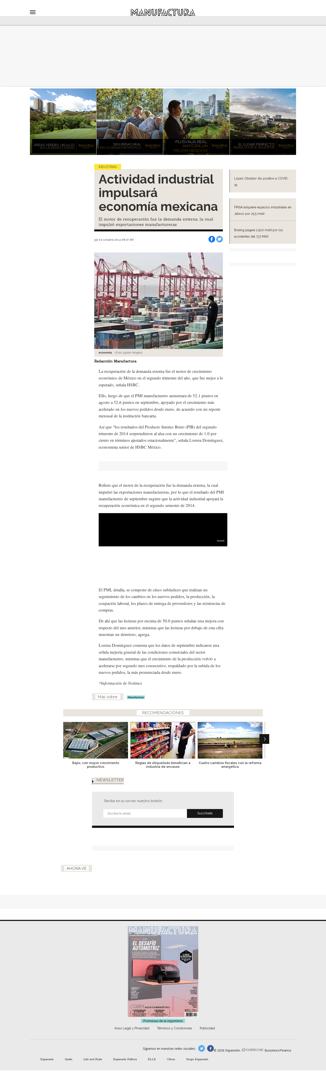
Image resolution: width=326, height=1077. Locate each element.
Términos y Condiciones (174, 1028)
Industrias (108, 167)
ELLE (152, 1059)
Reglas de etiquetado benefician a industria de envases (162, 764)
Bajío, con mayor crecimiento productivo (95, 764)
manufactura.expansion (210, 1048)
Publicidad (207, 1028)
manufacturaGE (201, 1048)
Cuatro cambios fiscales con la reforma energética (230, 764)
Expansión (47, 1059)
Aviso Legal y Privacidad (131, 1028)
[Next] (264, 739)
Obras (171, 1059)
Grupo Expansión (197, 1059)
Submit (205, 813)
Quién (68, 1059)
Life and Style (92, 1059)
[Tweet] (219, 239)
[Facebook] (211, 239)
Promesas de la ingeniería (163, 1021)
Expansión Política (125, 1059)
